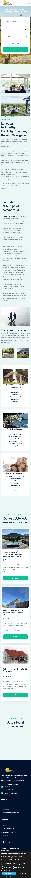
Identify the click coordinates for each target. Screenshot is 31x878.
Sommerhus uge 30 (15, 397)
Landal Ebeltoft (15, 485)
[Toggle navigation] (29, 3)
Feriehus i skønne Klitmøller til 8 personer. (15, 670)
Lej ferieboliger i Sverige (15, 441)
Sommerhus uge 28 (15, 392)
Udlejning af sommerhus (15, 724)
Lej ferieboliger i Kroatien (16, 446)
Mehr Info (15, 578)
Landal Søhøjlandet (15, 478)
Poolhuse (5, 806)
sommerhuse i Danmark (9, 216)
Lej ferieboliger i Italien (15, 434)
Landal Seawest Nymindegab (15, 476)
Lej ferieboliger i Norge (15, 443)
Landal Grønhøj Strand (16, 483)
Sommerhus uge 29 (15, 395)
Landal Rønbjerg (15, 481)
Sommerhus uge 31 (15, 399)
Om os (4, 825)
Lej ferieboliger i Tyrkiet (15, 439)
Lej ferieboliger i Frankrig (15, 436)
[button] (15, 870)
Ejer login (5, 835)
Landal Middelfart (15, 488)
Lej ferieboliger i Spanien (15, 432)
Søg (16, 49)
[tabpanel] (15, 35)
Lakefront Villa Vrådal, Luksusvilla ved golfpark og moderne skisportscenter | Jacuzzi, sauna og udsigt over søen (14, 556)
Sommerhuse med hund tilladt (10, 812)
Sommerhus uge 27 (15, 390)
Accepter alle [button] (9, 873)
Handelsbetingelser (8, 829)
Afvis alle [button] (23, 873)
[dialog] (15, 864)
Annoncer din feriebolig (8, 832)
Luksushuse (5, 809)
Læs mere (10, 861)
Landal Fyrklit (15, 490)
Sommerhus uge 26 (15, 387)
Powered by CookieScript (7, 876)
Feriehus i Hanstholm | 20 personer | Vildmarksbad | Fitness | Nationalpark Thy (13, 612)
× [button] (29, 852)
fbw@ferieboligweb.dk (11, 793)
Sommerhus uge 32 (15, 401)
